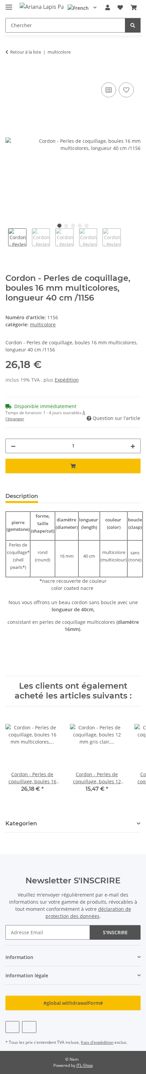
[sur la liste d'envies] (126, 89)
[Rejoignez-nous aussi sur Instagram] (29, 1027)
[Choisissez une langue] (82, 7)
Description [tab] (21, 496)
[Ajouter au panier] (10, 73)
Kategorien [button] (21, 823)
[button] (108, 7)
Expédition (67, 380)
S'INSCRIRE (115, 932)
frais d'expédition (97, 1042)
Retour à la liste (25, 52)
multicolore (43, 324)
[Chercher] (133, 25)
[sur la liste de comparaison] (108, 89)
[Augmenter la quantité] (132, 446)
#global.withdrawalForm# (73, 1003)
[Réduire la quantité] (13, 446)
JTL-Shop (84, 1065)
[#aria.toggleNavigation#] (8, 4)
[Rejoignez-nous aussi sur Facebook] (12, 1027)
